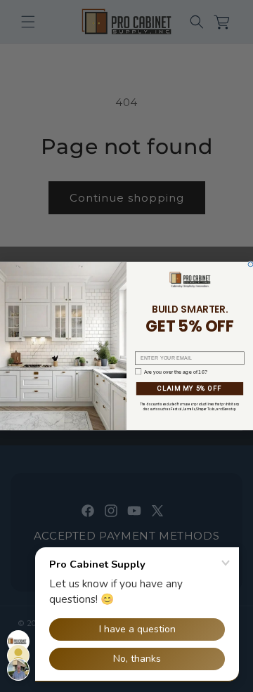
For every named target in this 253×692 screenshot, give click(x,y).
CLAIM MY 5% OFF (189, 389)
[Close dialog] (250, 264)
